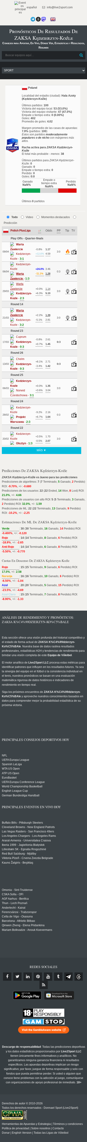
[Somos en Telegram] (33, 19)
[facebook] (7, 976)
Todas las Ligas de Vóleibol (51, 1132)
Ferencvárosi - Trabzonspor (19, 912)
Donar (6, 1132)
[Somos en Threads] (38, 19)
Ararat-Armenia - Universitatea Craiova (26, 840)
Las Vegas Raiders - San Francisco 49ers (28, 831)
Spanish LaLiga (12, 764)
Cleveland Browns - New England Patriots (28, 827)
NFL (4, 755)
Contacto (58, 1128)
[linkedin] (27, 976)
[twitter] (17, 976)
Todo (14, 217)
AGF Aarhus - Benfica (15, 898)
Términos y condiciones (68, 1124)
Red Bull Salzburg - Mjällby (19, 853)
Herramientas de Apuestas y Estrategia (26, 1124)
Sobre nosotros (40, 1128)
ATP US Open (10, 773)
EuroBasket (9, 777)
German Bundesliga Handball (20, 795)
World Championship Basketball (22, 786)
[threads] (78, 976)
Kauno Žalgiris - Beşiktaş (17, 862)
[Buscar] (81, 55)
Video (29, 217)
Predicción (10, 223)
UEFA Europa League (15, 759)
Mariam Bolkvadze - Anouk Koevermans (27, 930)
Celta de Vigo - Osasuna (17, 916)
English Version (22, 1132)
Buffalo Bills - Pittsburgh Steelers (22, 822)
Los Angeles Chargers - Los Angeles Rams (29, 835)
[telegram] (68, 976)
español (31, 7)
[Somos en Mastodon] (43, 19)
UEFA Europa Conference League (23, 782)
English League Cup (15, 790)
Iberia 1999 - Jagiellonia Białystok (23, 845)
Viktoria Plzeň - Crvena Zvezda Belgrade (27, 858)
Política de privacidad (15, 1128)
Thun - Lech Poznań (14, 903)
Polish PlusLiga (20, 230)
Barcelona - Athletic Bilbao (18, 921)
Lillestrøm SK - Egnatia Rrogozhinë (24, 849)
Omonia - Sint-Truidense (17, 890)
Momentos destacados (55, 217)
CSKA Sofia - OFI (12, 894)
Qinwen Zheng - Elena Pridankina (23, 925)
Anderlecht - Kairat (13, 907)
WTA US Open (11, 768)
